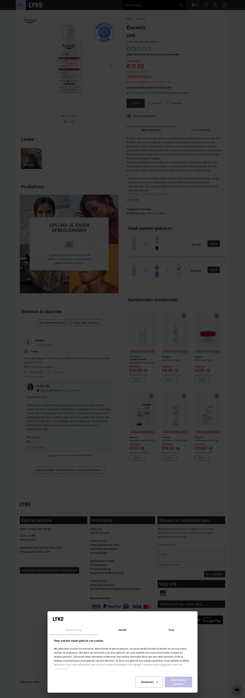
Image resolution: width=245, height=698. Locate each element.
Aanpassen (147, 681)
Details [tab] (122, 629)
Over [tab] (171, 629)
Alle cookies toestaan (178, 681)
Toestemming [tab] (73, 629)
